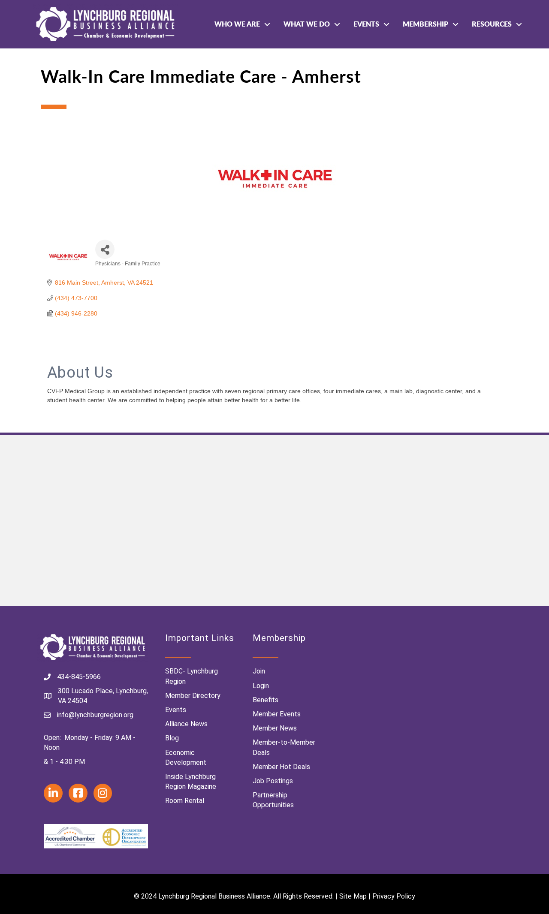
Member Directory (192, 696)
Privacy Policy (393, 896)
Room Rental (184, 801)
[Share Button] (105, 249)
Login (261, 686)
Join (259, 671)
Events (366, 24)
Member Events (277, 714)
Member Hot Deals (281, 767)
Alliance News (186, 724)
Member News (275, 728)
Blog (172, 738)
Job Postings (273, 781)
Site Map (353, 896)
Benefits (265, 700)
